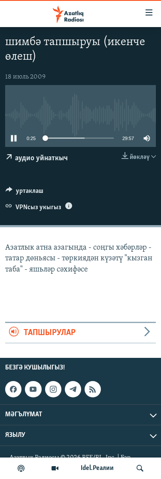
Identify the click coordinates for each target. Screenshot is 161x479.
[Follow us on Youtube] (33, 389)
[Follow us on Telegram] (73, 389)
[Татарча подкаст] (21, 468)
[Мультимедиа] (55, 468)
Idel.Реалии (97, 468)
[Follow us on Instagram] (53, 389)
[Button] (24, 193)
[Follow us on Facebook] (13, 389)
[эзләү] (140, 468)
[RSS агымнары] (93, 389)
